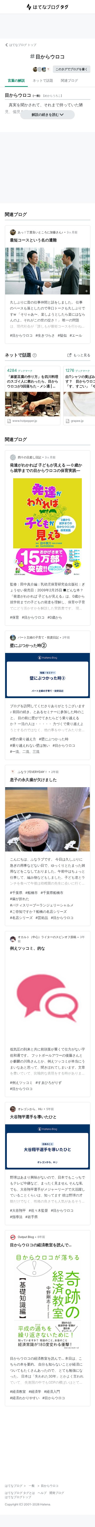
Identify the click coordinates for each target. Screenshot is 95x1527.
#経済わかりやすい (24, 1398)
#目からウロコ (21, 335)
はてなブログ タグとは (20, 1493)
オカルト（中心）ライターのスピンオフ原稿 (47, 937)
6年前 (41, 1237)
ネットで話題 (43, 80)
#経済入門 (52, 1391)
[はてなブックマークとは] (35, 355)
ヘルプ (42, 1493)
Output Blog (26, 1237)
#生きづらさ (45, 335)
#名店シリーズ (21, 918)
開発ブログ (56, 1493)
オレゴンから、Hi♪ (30, 1109)
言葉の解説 (16, 80)
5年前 (50, 1109)
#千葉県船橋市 (52, 892)
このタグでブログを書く (72, 69)
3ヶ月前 (72, 232)
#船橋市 (31, 892)
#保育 (14, 617)
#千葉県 (16, 892)
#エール (76, 335)
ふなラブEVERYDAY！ (33, 772)
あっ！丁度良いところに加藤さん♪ (40, 232)
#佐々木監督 (38, 1210)
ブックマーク (19, 370)
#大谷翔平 (18, 1210)
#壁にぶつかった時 (53, 739)
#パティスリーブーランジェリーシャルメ (42, 905)
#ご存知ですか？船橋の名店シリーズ (38, 911)
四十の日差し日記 (29, 457)
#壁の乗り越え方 (23, 739)
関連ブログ (69, 80)
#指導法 (16, 1217)
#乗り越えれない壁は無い (30, 745)
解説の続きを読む (45, 114)
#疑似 (62, 335)
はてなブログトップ (18, 1497)
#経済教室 (18, 1391)
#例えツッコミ (21, 1082)
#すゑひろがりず (49, 1082)
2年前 (66, 637)
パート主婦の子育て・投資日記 (38, 637)
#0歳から (55, 617)
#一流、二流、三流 (24, 751)
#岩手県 (31, 1217)
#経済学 (35, 1391)
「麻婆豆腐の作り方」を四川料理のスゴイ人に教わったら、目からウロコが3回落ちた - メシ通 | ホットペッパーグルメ (32, 381)
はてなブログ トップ (22, 45)
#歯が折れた (19, 899)
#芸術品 (42, 918)
